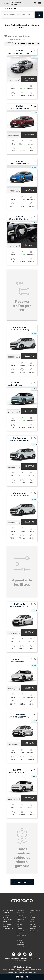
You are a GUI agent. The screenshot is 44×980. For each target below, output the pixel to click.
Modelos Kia (6, 913)
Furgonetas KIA (8, 928)
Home (4, 8)
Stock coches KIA (8, 910)
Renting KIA (34, 931)
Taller (32, 919)
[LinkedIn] (30, 954)
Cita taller (33, 922)
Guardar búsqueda (17, 39)
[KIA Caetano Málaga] (6, 3)
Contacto (33, 924)
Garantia (19, 940)
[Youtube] (25, 954)
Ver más (22, 882)
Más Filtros (22, 977)
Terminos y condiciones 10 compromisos (21, 944)
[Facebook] (13, 954)
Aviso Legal (20, 910)
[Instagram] (19, 954)
